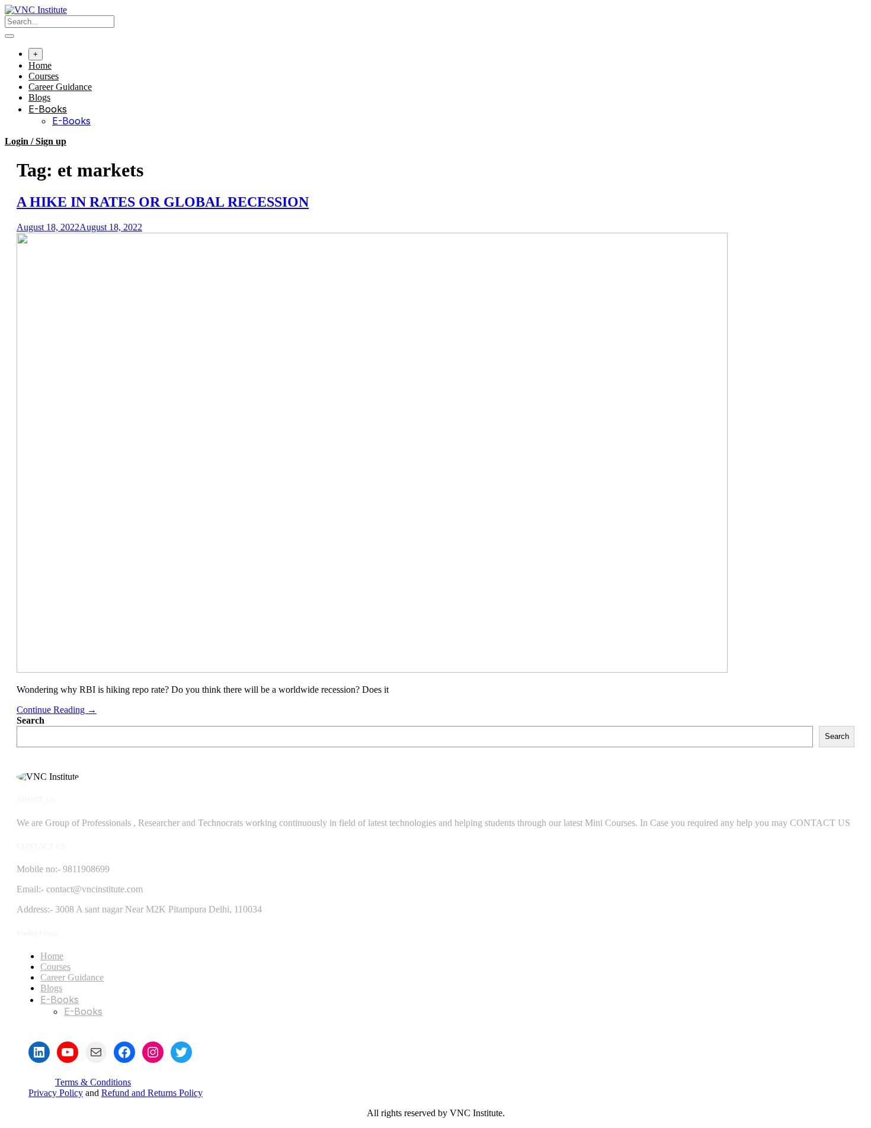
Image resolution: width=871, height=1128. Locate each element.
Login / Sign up (35, 141)
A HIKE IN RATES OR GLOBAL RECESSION (163, 202)
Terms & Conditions (93, 1082)
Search (30, 720)
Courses (43, 76)
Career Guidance (60, 87)
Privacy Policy (55, 1093)
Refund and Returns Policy (152, 1093)
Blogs (39, 97)
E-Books (47, 109)
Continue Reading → (57, 710)
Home (40, 65)
